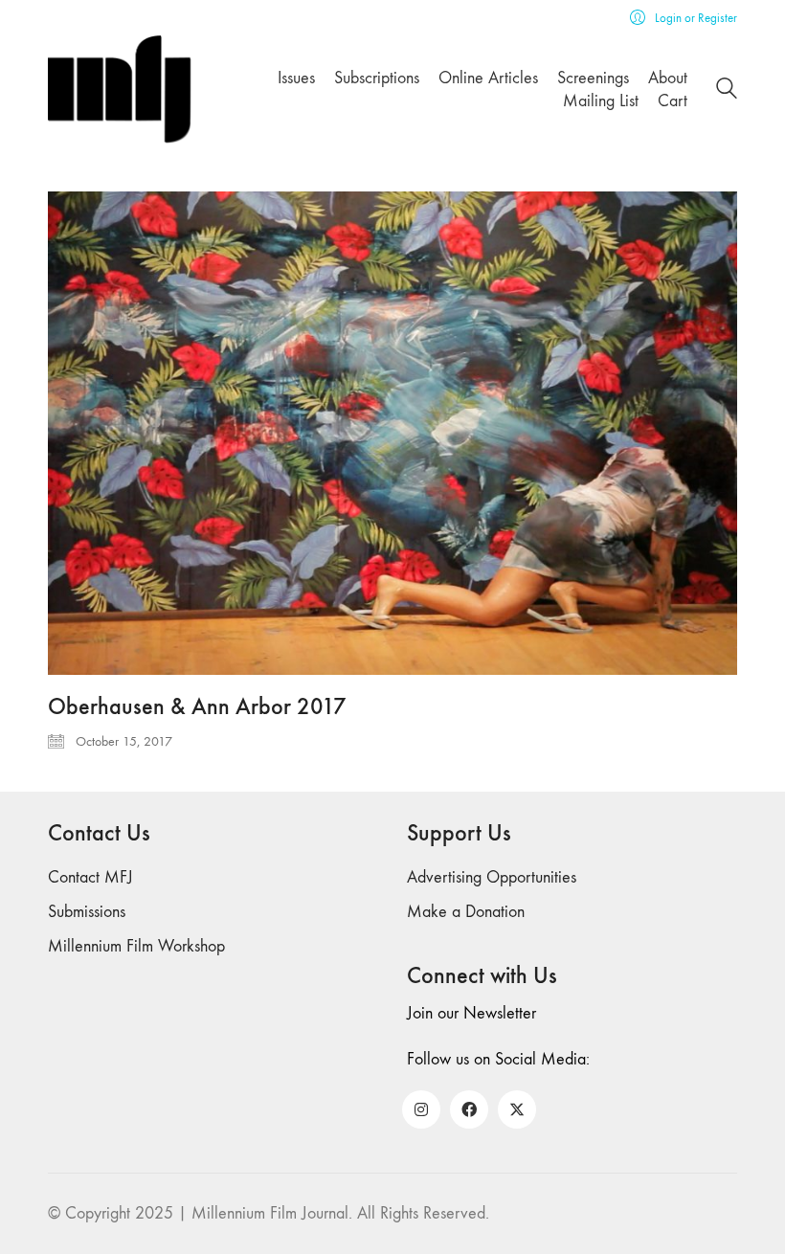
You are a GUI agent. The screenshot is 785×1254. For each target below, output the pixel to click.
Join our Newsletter (471, 1013)
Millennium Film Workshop (136, 946)
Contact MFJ (90, 877)
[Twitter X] (517, 1109)
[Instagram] (421, 1109)
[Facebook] (469, 1109)
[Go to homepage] (119, 89)
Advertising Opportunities (491, 877)
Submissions (86, 912)
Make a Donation (466, 912)
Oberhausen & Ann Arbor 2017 (197, 706)
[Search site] (726, 91)
